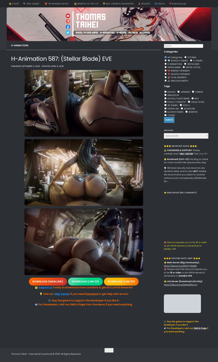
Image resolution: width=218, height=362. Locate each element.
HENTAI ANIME (174, 67)
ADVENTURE (189, 108)
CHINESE (198, 91)
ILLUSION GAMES (175, 111)
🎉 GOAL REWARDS (177, 77)
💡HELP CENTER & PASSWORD (118, 3)
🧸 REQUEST (144, 3)
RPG (196, 98)
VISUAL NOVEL (197, 102)
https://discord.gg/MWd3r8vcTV (180, 284)
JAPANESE (185, 91)
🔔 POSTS (14, 3)
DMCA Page (200, 328)
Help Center (62, 294)
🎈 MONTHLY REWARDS (178, 74)
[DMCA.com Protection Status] (182, 312)
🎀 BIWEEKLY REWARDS (178, 70)
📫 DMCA (160, 3)
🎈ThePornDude (177, 3)
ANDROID (193, 111)
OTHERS (171, 115)
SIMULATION (173, 95)
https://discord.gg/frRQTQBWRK (180, 265)
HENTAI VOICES (192, 67)
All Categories (174, 57)
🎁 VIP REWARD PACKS (57, 3)
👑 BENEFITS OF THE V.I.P (86, 3)
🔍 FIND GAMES (31, 3)
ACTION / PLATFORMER (178, 98)
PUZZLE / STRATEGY (176, 102)
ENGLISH (171, 91)
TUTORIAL (191, 57)
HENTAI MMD (193, 64)
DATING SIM (173, 108)
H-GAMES (197, 60)
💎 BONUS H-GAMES (177, 60)
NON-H (186, 105)
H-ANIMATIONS (19, 45)
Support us (45, 287)
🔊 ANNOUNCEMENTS (177, 80)
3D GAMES (172, 105)
